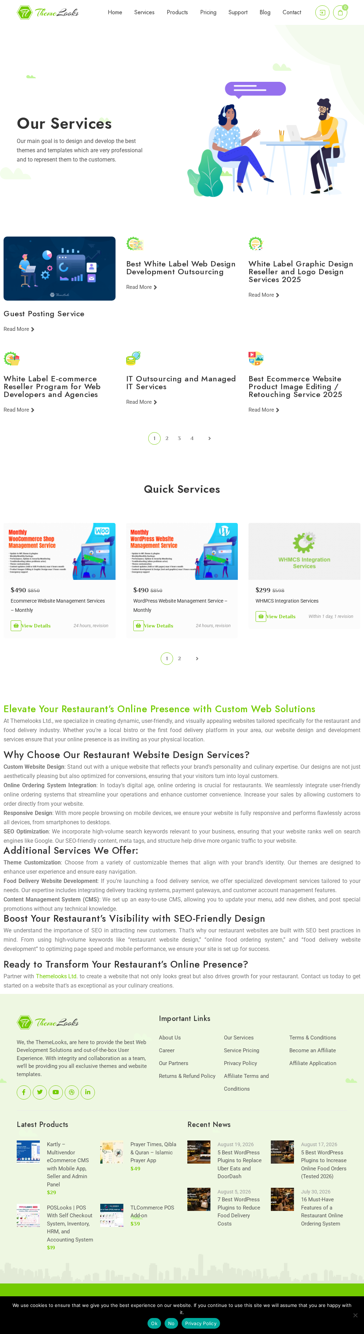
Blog (265, 12)
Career (167, 1050)
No (171, 1323)
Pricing (208, 12)
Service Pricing (241, 1050)
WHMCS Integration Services (287, 601)
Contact (292, 12)
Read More (16, 329)
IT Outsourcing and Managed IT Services (181, 382)
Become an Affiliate (312, 1050)
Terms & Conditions (312, 1037)
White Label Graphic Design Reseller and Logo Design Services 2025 (300, 271)
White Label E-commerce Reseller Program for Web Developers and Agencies (52, 386)
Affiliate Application (312, 1063)
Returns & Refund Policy (187, 1076)
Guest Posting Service (44, 313)
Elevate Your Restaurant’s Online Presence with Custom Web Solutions (160, 709)
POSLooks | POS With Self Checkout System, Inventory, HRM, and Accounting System (70, 1224)
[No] (355, 1315)
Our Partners (173, 1063)
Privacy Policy (240, 1063)
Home (115, 12)
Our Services (239, 1037)
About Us (170, 1037)
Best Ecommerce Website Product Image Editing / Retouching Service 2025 (295, 386)
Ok (154, 1323)
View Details (35, 626)
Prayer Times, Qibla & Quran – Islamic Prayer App (153, 1152)
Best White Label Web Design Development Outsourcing (181, 267)
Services (144, 12)
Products (177, 12)
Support (238, 12)
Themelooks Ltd (56, 976)
